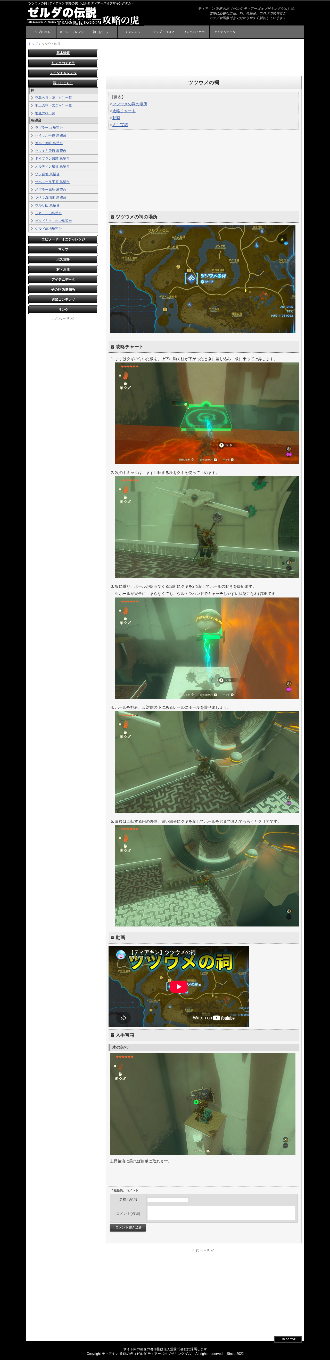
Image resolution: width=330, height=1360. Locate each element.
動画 (116, 118)
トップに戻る (41, 32)
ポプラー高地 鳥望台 (50, 190)
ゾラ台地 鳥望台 (47, 174)
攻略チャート (124, 111)
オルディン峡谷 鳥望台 (52, 166)
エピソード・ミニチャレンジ (63, 239)
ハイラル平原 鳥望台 (50, 135)
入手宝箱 (120, 125)
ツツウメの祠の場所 (129, 104)
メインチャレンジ (71, 32)
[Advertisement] (204, 60)
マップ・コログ (163, 32)
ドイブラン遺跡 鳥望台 (52, 158)
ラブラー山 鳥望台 (49, 127)
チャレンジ (133, 32)
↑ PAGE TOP (288, 1339)
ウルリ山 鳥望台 (47, 205)
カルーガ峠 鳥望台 (49, 143)
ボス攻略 (63, 259)
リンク (63, 309)
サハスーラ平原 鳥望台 (52, 182)
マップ (63, 249)
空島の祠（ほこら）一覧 (53, 98)
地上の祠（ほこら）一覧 (53, 105)
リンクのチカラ (194, 32)
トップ (33, 44)
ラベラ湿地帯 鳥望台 (50, 197)
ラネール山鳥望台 (48, 213)
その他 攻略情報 (63, 289)
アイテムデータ (225, 32)
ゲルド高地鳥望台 (48, 228)
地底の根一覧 (45, 113)
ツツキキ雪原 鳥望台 (50, 151)
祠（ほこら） (102, 32)
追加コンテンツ (63, 299)
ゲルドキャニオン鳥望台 (53, 221)
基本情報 (63, 53)
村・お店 (63, 269)
